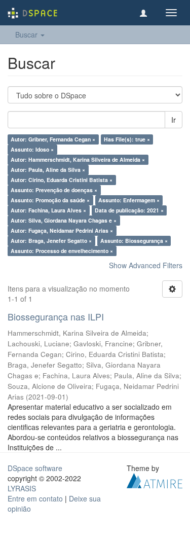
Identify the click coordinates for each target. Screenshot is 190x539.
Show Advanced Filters (145, 265)
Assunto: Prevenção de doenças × (54, 190)
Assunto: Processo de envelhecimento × (62, 251)
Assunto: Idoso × (32, 149)
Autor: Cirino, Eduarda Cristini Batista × (61, 180)
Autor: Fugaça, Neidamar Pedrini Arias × (62, 230)
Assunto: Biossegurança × (134, 240)
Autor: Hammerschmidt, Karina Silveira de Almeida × (78, 159)
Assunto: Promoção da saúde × (50, 200)
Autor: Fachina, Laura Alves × (48, 210)
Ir (173, 120)
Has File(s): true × (127, 139)
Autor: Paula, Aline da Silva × (48, 169)
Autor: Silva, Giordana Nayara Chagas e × (64, 220)
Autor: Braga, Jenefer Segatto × (51, 240)
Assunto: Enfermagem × (129, 200)
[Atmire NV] (154, 479)
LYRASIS (22, 488)
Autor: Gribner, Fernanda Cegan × (53, 139)
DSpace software (35, 468)
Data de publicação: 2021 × (129, 210)
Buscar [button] (27, 34)
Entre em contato (35, 498)
